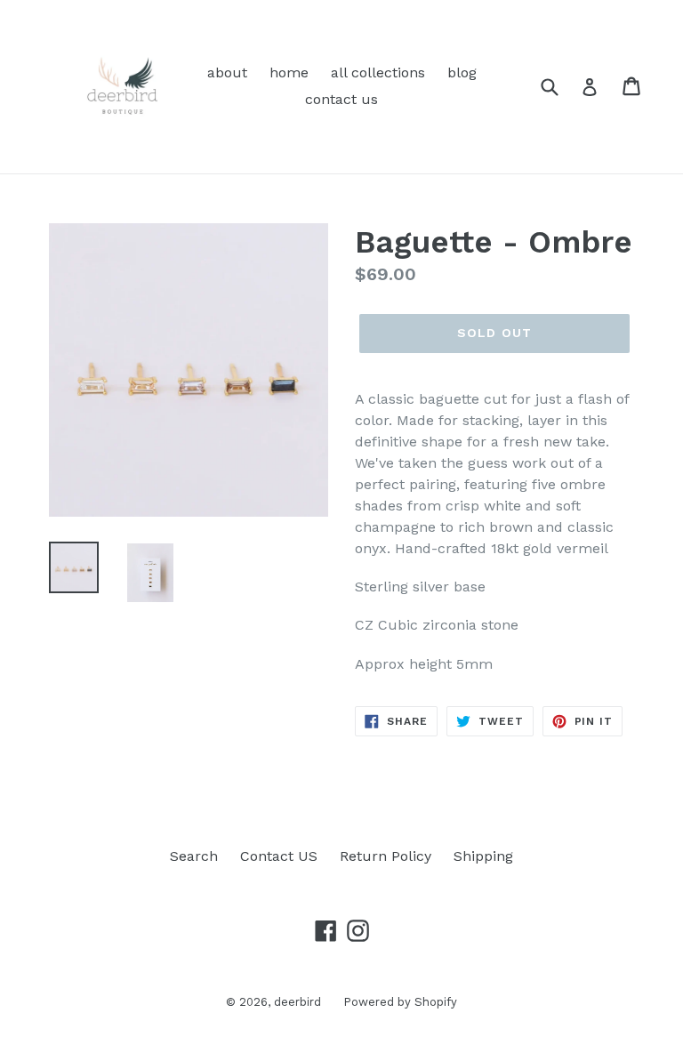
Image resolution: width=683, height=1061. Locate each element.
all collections (378, 72)
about (227, 72)
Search (194, 856)
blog (462, 72)
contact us (341, 99)
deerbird (297, 1002)
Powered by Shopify (400, 1002)
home (289, 72)
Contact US (278, 856)
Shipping (483, 856)
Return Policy (385, 856)
